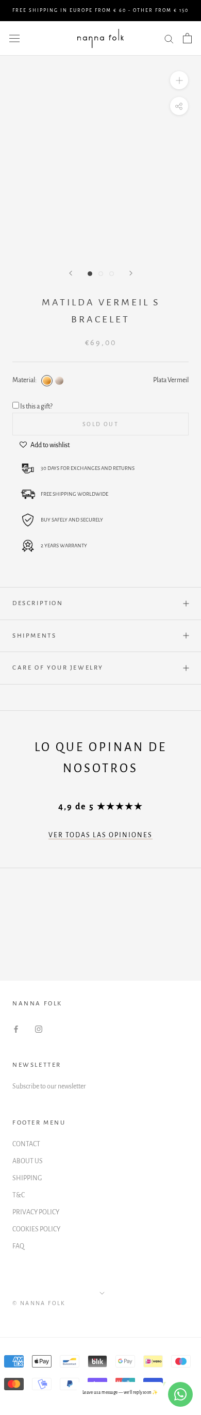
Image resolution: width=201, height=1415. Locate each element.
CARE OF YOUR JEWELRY (58, 667)
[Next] (130, 273)
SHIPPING (27, 1178)
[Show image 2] (100, 273)
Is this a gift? (36, 406)
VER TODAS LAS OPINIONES (100, 835)
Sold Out (100, 424)
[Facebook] (16, 1029)
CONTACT (26, 1144)
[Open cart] (187, 38)
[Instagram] (38, 1029)
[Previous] (70, 273)
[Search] (169, 38)
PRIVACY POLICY (35, 1212)
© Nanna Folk (39, 1303)
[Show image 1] (90, 273)
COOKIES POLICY (36, 1229)
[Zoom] (179, 80)
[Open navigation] (14, 38)
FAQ (18, 1246)
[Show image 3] (111, 273)
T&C (18, 1195)
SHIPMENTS (34, 635)
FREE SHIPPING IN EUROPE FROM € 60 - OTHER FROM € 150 (100, 10)
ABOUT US (27, 1161)
